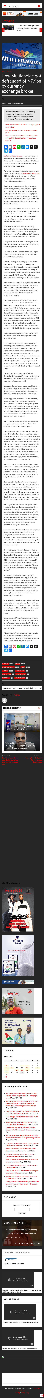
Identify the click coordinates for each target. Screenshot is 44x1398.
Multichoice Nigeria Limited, (13, 156)
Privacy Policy (25, 1393)
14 (27, 1068)
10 (6, 1068)
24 (6, 1072)
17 (6, 1070)
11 (11, 1068)
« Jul (5, 1077)
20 (22, 1070)
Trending (8, 21)
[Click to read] (22, 722)
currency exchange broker (31, 173)
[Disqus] (22, 793)
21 (27, 1070)
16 (37, 1068)
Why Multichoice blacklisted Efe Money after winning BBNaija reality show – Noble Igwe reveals (21, 138)
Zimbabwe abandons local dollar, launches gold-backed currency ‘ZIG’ (10, 761)
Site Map (17, 1393)
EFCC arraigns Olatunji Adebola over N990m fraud (22, 1117)
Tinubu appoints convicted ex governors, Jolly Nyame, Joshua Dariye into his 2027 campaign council (21, 1096)
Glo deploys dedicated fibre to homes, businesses (33, 760)
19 (17, 1070)
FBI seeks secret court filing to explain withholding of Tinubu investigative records (28, 28)
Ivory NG (13, 6)
